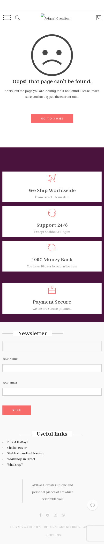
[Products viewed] (92, 504)
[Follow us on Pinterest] (47, 515)
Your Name (10, 358)
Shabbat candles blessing (25, 453)
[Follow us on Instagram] (55, 515)
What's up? (15, 465)
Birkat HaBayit (18, 442)
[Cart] (99, 19)
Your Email (9, 382)
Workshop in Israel (21, 459)
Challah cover (17, 448)
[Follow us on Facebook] (40, 515)
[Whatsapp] (63, 515)
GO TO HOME (52, 118)
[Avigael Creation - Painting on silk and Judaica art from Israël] (55, 18)
